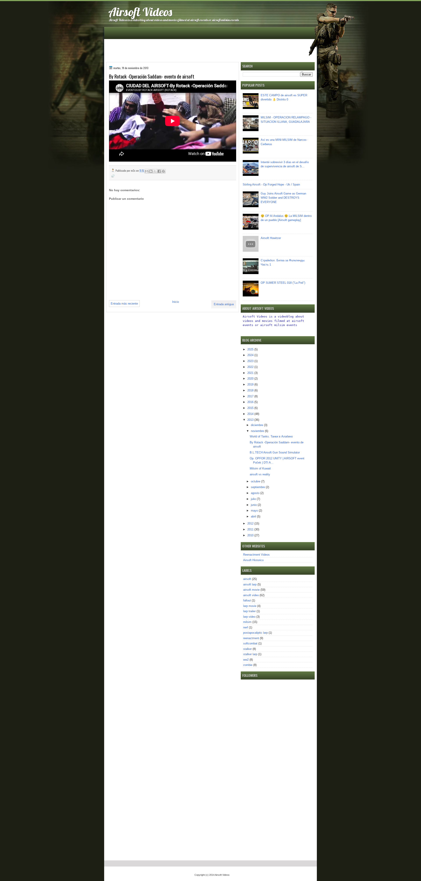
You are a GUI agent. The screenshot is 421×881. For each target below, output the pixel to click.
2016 (250, 402)
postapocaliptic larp (255, 632)
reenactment (251, 638)
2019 (250, 384)
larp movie (249, 606)
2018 (250, 390)
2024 (250, 355)
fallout (247, 600)
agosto (255, 493)
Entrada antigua (224, 304)
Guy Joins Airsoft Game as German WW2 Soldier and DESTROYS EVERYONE (283, 198)
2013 (250, 419)
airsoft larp (250, 584)
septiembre (258, 487)
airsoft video (251, 595)
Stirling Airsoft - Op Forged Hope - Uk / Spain (271, 184)
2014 (250, 414)
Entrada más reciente (124, 303)
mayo (255, 510)
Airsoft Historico (253, 560)
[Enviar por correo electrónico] (146, 171)
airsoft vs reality (260, 474)
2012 (250, 523)
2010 (250, 535)
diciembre (257, 425)
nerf (245, 627)
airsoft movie (251, 589)
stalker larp (250, 654)
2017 (250, 396)
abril (254, 516)
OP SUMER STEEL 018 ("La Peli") (283, 282)
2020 (250, 378)
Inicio (175, 301)
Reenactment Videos (256, 554)
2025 (250, 349)
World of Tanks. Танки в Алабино (271, 436)
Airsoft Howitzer (271, 238)
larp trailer (249, 611)
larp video (249, 616)
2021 (250, 373)
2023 (250, 361)
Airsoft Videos (140, 11)
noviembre (258, 431)
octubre (256, 481)
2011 (250, 529)
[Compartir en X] (155, 171)
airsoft (247, 579)
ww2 (246, 659)
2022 (250, 367)
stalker (247, 649)
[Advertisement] (211, 50)
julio (254, 499)
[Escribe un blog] (151, 171)
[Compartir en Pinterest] (163, 171)
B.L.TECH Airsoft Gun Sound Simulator (275, 452)
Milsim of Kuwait (260, 468)
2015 (250, 408)
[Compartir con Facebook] (159, 171)
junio (254, 504)
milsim (247, 622)
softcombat (250, 643)
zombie (247, 665)
